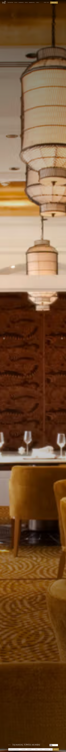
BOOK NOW (55, 749)
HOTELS (15, 2)
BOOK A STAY (54, 2)
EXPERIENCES (21, 2)
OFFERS (26, 2)
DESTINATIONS (10, 2)
